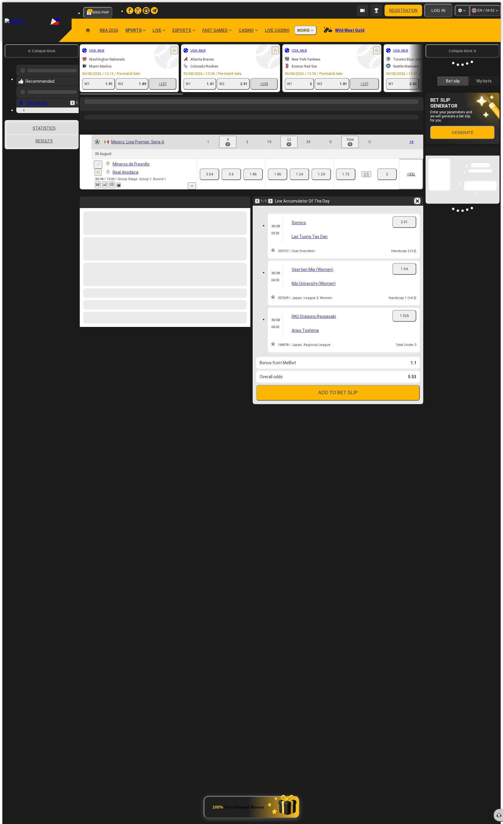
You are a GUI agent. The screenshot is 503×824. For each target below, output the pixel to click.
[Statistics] (98, 185)
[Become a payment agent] (362, 10)
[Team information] (118, 185)
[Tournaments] (376, 10)
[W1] (209, 174)
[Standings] (112, 185)
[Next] (270, 201)
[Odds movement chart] (105, 185)
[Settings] (462, 10)
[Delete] (417, 201)
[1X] (277, 174)
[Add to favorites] (174, 50)
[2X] (321, 174)
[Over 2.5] (345, 174)
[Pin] (98, 165)
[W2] (253, 174)
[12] (299, 174)
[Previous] (72, 100)
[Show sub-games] (192, 185)
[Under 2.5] (387, 174)
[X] (231, 174)
